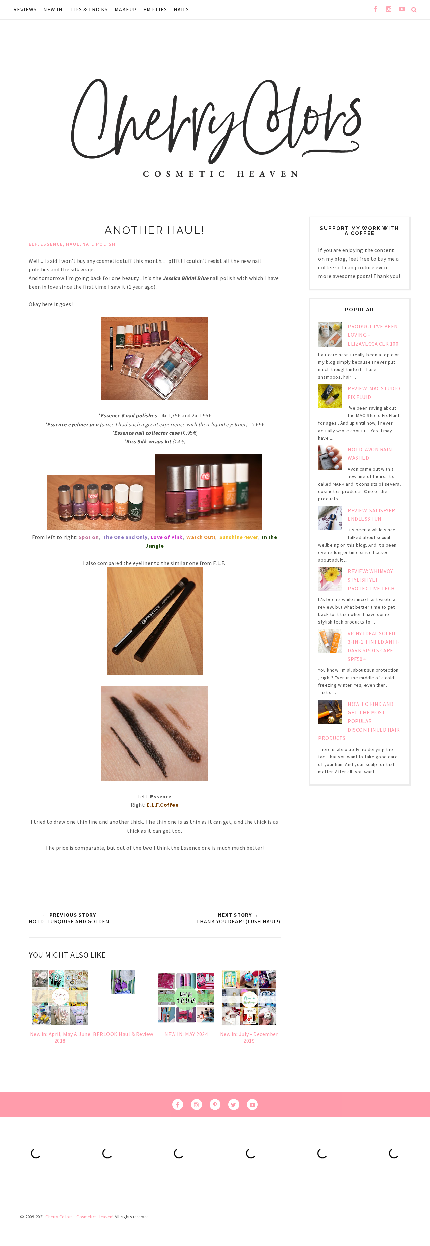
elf (33, 244)
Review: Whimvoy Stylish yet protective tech (371, 580)
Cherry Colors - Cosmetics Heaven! (79, 1217)
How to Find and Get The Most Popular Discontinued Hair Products (359, 720)
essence (51, 244)
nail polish (99, 244)
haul (73, 244)
